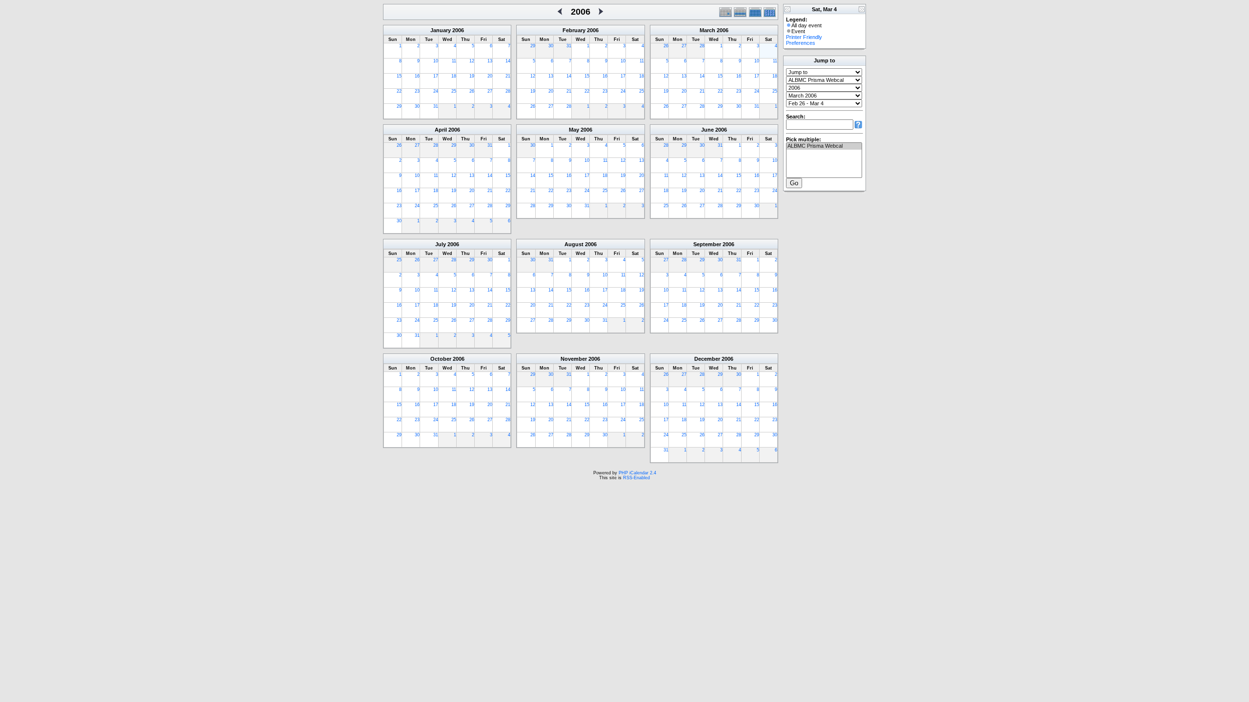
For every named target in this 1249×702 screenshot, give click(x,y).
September (707, 244)
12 (471, 60)
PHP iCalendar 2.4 (637, 472)
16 (417, 76)
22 (399, 91)
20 (489, 76)
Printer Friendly (804, 37)
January (440, 30)
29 (399, 106)
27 (489, 91)
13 (489, 60)
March (707, 30)
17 (435, 76)
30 (417, 106)
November (574, 359)
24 (435, 91)
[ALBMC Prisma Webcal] (824, 146)
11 (454, 60)
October (440, 359)
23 (417, 91)
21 (507, 76)
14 (507, 60)
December (707, 359)
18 (453, 76)
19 (471, 76)
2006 (458, 30)
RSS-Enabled (636, 477)
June (707, 130)
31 (435, 106)
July (440, 244)
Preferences (800, 43)
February (574, 30)
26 (471, 91)
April (441, 130)
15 (399, 76)
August (574, 244)
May (574, 130)
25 (453, 91)
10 (435, 60)
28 (507, 91)
